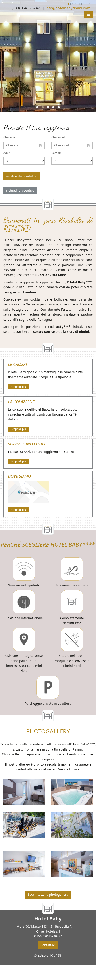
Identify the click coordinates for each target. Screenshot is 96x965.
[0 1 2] (72, 161)
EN (72, 4)
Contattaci (48, 945)
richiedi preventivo (20, 190)
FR (80, 4)
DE (76, 4)
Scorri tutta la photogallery (48, 894)
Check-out (58, 137)
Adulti (7, 153)
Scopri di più (18, 387)
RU (84, 4)
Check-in (9, 137)
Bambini (56, 153)
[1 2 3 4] (24, 161)
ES (88, 4)
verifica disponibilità (21, 176)
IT (68, 4)
